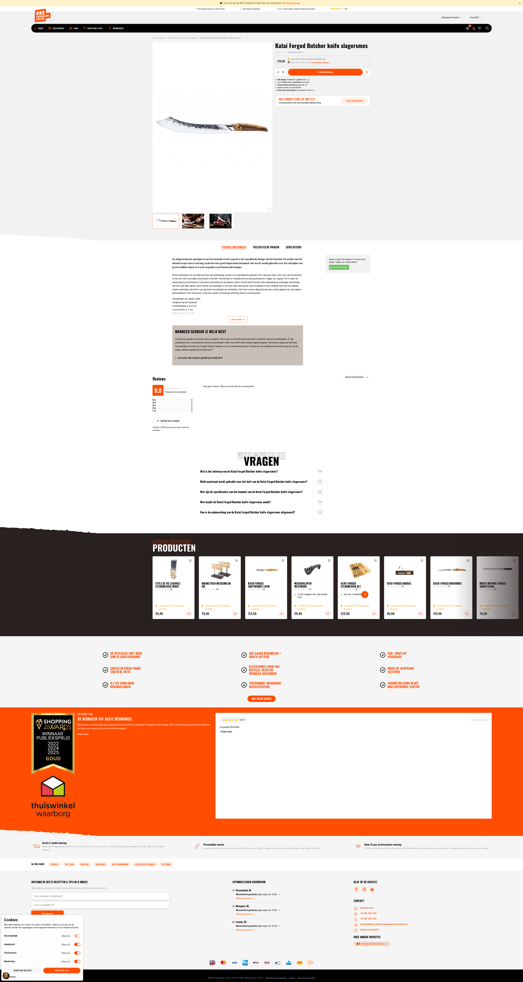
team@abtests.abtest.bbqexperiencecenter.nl (384, 924)
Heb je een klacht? (369, 929)
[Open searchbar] (487, 28)
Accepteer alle (62, 970)
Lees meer (83, 734)
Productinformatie (234, 247)
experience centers (320, 62)
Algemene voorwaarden (276, 978)
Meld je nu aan (293, 3)
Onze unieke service (262, 698)
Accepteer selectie (22, 970)
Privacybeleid (10, 976)
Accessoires (159, 38)
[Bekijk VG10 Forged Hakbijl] (405, 587)
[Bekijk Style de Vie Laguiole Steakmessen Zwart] (173, 587)
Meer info (66, 936)
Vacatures (100, 864)
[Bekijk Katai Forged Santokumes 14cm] (266, 587)
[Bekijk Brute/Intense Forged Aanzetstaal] (498, 587)
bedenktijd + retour (292, 80)
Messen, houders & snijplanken (182, 38)
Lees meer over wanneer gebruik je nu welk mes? (200, 357)
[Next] (364, 594)
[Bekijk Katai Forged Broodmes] (451, 587)
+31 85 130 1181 (368, 913)
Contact (54, 864)
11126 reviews (477, 720)
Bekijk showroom (244, 898)
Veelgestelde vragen (266, 247)
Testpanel (166, 864)
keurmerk (290, 85)
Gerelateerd (293, 247)
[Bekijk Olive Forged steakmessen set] (359, 587)
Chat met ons (367, 907)
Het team (69, 864)
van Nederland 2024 (294, 90)
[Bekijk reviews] (338, 9)
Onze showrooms (120, 864)
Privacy (292, 978)
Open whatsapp (340, 267)
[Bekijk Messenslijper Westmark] (312, 587)
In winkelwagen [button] (189, 613)
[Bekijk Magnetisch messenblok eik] (220, 587)
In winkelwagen (325, 72)
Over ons (84, 864)
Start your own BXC (306, 978)
